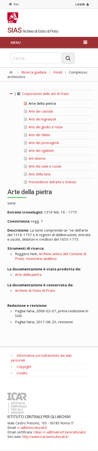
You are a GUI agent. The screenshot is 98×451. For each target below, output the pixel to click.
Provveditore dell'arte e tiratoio (52, 182)
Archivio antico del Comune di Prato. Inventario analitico (50, 256)
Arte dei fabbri (39, 135)
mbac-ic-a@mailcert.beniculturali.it (60, 432)
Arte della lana (39, 174)
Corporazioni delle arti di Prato (45, 93)
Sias (16, 4)
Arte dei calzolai (40, 111)
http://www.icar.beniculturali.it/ (45, 436)
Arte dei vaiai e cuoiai (44, 166)
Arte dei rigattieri (41, 150)
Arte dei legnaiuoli (42, 119)
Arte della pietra (42, 103)
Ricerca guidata (33, 72)
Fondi (57, 72)
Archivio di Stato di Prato (35, 290)
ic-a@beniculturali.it (32, 427)
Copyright (23, 366)
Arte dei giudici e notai (45, 127)
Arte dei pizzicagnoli (43, 142)
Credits (21, 373)
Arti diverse (37, 158)
